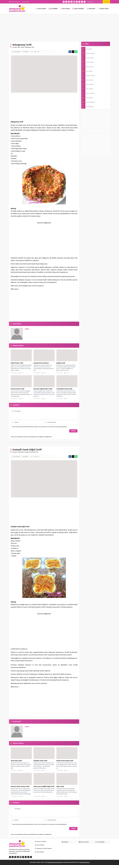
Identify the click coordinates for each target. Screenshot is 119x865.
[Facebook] (64, 2)
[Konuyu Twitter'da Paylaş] (73, 51)
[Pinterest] (77, 2)
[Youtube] (74, 2)
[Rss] (85, 2)
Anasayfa (14, 47)
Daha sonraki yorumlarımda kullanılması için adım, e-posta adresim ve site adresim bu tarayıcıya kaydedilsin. (40, 426)
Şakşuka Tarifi (60, 363)
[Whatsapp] (79, 2)
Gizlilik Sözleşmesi (84, 862)
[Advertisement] (59, 27)
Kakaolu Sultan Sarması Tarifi (20, 786)
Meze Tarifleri (21, 47)
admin (27, 329)
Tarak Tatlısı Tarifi (16, 760)
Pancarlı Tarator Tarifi (17, 389)
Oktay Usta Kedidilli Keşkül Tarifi (44, 786)
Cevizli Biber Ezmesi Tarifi (64, 389)
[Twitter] (66, 2)
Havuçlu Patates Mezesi (41, 363)
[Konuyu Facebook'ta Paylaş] (70, 51)
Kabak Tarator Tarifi (17, 363)
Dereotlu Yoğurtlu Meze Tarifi (43, 389)
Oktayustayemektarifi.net (55, 862)
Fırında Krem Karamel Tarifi (64, 760)
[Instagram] (69, 2)
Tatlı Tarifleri (21, 452)
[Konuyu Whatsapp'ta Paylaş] (76, 51)
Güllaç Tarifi (60, 786)
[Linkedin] (71, 2)
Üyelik (107, 1)
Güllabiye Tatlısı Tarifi (40, 760)
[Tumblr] (82, 2)
